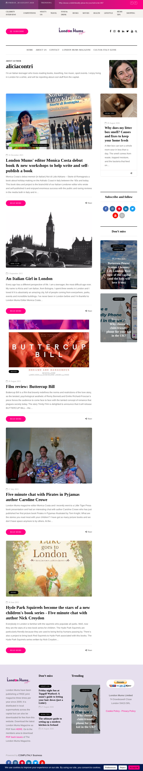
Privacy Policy (128, 711)
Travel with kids (39, 145)
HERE (19, 729)
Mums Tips (119, 13)
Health (96, 13)
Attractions (118, 246)
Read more (15, 203)
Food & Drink (64, 13)
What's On (118, 249)
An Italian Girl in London (29, 278)
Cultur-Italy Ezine (105, 50)
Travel (54, 13)
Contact (54, 50)
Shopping (131, 13)
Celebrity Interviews (11, 13)
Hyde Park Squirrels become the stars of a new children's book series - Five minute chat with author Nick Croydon (48, 612)
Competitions (29, 13)
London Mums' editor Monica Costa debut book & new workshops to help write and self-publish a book (47, 165)
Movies (86, 13)
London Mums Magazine (76, 50)
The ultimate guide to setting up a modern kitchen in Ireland (50, 721)
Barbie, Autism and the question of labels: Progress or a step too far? (84, 3)
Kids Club (15, 263)
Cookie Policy (113, 711)
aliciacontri (19, 66)
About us (41, 50)
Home (30, 50)
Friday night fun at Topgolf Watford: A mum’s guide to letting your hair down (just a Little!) (51, 696)
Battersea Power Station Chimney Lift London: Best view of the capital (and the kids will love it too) (119, 272)
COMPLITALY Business (30, 755)
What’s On (43, 13)
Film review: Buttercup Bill (30, 386)
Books (75, 13)
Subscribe (18, 31)
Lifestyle (108, 13)
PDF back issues (14, 737)
